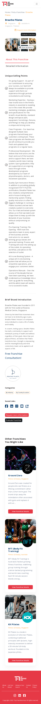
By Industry (9, 392)
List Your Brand (10, 686)
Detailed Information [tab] (17, 66)
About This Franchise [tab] (17, 59)
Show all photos (27, 47)
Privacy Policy (35, 686)
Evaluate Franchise (28, 34)
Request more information (26, 30)
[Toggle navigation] (36, 4)
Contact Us (28, 686)
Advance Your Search (19, 686)
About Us (4, 686)
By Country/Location (22, 392)
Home (7, 12)
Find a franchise (17, 12)
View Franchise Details (20, 511)
